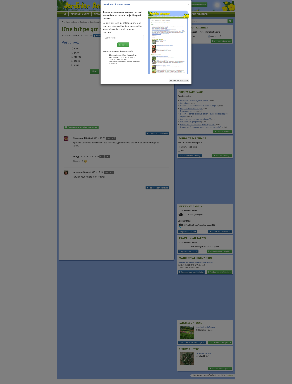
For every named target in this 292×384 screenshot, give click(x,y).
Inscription (123, 49)
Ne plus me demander (179, 84)
